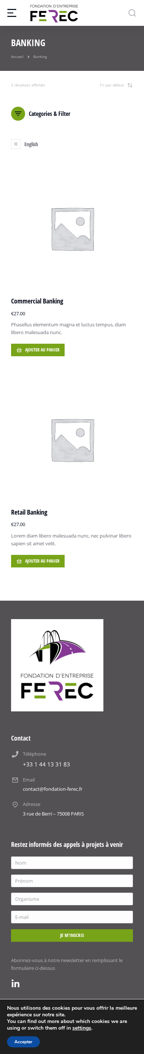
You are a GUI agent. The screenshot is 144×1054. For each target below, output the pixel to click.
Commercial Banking (37, 300)
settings (81, 1028)
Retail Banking (29, 512)
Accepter (23, 1042)
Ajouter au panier (42, 350)
